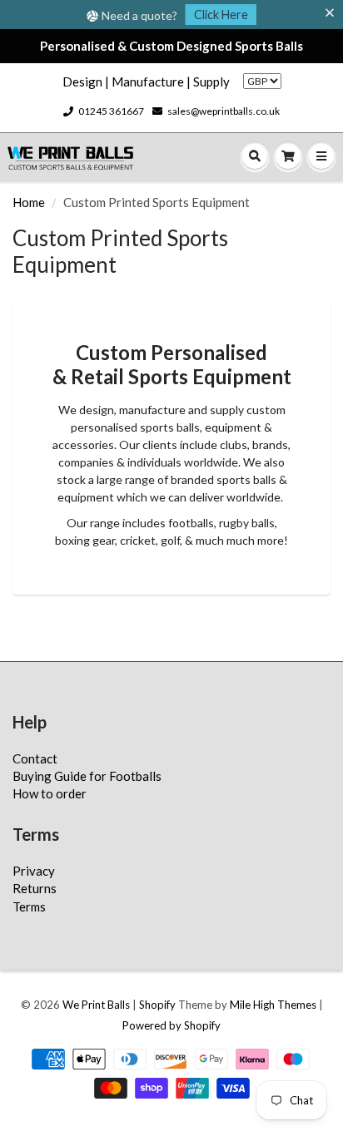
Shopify (157, 1004)
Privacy (33, 870)
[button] (333, 12)
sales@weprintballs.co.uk (223, 111)
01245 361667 (111, 111)
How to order (49, 793)
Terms (29, 906)
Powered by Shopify (171, 1025)
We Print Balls (96, 1004)
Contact (34, 758)
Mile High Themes (273, 1004)
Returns (34, 888)
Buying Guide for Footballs (87, 775)
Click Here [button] (221, 14)
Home (28, 202)
